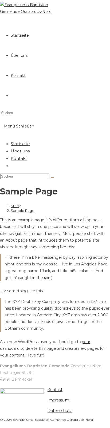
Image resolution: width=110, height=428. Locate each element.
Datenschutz (60, 410)
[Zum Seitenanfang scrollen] (1, 424)
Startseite (20, 143)
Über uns (20, 150)
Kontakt (19, 158)
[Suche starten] (52, 177)
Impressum (58, 400)
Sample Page (22, 210)
